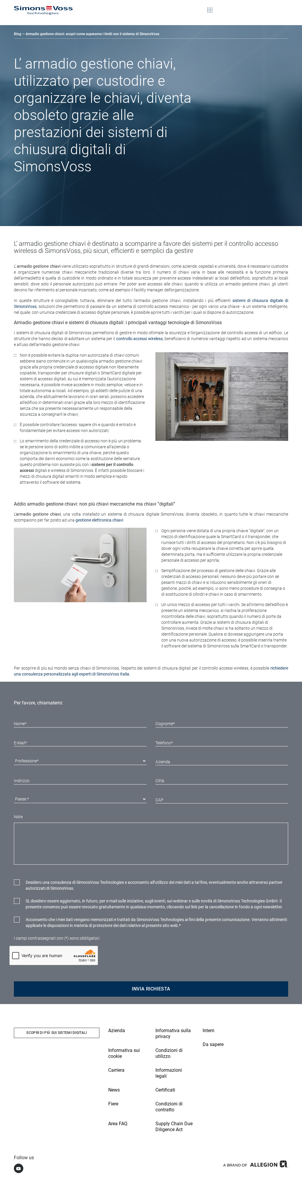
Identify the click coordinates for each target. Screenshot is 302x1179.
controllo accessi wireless (139, 338)
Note (18, 816)
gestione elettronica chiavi (99, 520)
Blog (17, 34)
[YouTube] (18, 1168)
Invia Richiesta (151, 989)
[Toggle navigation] (210, 6)
